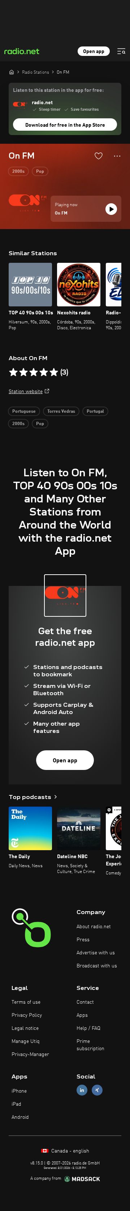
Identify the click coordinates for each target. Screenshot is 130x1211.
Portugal (95, 411)
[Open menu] (121, 51)
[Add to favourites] (98, 156)
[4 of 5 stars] (44, 372)
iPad (16, 1104)
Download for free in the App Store (65, 125)
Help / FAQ (88, 1028)
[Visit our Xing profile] (97, 1090)
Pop (40, 172)
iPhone (19, 1091)
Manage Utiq (26, 1041)
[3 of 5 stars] (34, 372)
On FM (61, 213)
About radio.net (94, 926)
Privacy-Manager (30, 1054)
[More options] (117, 156)
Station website (26, 391)
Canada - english (69, 1151)
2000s (18, 172)
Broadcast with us (97, 966)
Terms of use (26, 1002)
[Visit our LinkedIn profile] (82, 1090)
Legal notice (25, 1028)
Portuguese (24, 411)
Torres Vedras (61, 411)
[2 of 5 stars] (23, 372)
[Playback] (111, 209)
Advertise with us (96, 952)
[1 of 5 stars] (13, 372)
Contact (85, 1002)
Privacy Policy (27, 1015)
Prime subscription (90, 1045)
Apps (82, 1015)
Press (83, 939)
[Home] (11, 72)
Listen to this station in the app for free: (58, 90)
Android (20, 1117)
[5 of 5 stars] (54, 372)
